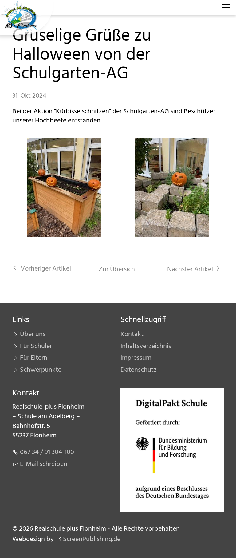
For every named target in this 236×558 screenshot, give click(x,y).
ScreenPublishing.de (91, 539)
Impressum (135, 358)
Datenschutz (138, 370)
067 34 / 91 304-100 (47, 452)
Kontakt (132, 334)
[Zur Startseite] (26, 17)
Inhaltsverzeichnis (145, 346)
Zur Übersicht (118, 269)
